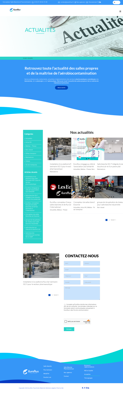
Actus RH (29, 142)
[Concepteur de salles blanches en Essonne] (87, 187)
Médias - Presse (86, 169)
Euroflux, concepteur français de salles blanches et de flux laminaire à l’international (32, 206)
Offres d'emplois (31, 153)
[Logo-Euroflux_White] (31, 370)
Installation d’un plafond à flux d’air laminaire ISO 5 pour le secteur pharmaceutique (33, 180)
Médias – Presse (31, 146)
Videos (28, 161)
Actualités (29, 138)
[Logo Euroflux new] (15, 9)
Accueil (25, 58)
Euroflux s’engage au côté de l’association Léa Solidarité (32, 190)
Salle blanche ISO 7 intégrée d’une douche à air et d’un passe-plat (33, 197)
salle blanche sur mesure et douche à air (33, 228)
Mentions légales (51, 388)
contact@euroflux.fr (67, 2)
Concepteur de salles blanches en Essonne (32, 215)
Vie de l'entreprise (31, 165)
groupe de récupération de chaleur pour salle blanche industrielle (33, 222)
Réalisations (30, 157)
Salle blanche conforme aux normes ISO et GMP (33, 235)
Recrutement (93, 2)
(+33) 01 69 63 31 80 (40, 2)
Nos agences (80, 2)
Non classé (29, 150)
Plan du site (60, 388)
